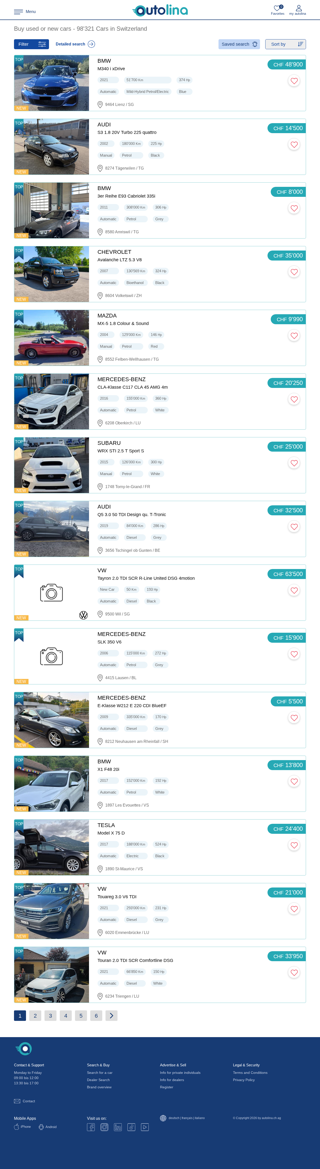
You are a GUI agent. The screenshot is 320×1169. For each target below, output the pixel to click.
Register (166, 1087)
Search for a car (99, 1073)
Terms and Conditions (250, 1073)
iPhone (26, 1127)
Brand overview (99, 1087)
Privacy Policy (244, 1080)
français (187, 1118)
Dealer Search (98, 1080)
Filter (23, 44)
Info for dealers (172, 1080)
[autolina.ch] (160, 10)
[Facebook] (91, 1127)
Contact (29, 1101)
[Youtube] (104, 1127)
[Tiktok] (131, 1127)
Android (51, 1127)
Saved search (235, 44)
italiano (200, 1118)
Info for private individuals (180, 1073)
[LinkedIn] (118, 1127)
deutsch (174, 1118)
